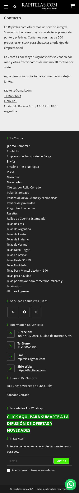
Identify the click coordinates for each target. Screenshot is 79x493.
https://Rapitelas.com (31, 370)
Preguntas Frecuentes (21, 208)
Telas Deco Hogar (18, 250)
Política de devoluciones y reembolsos (32, 198)
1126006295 (12, 96)
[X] (12, 312)
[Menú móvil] (6, 7)
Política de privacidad (21, 203)
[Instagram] (36, 312)
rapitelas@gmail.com (18, 90)
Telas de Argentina (19, 229)
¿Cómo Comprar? (18, 146)
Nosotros (13, 177)
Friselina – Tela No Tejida (23, 167)
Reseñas (12, 213)
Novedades (14, 182)
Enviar (61, 460)
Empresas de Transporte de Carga (29, 156)
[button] (70, 484)
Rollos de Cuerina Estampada (26, 218)
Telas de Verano (17, 244)
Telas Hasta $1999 (19, 260)
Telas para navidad (19, 276)
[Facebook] (24, 312)
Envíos (11, 161)
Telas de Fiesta (16, 234)
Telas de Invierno (18, 239)
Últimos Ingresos (18, 291)
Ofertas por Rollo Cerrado (24, 187)
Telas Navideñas (17, 265)
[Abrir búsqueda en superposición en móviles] (13, 7)
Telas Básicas (15, 224)
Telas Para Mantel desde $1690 (27, 270)
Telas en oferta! (17, 255)
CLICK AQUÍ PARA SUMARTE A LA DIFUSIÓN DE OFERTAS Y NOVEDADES (38, 423)
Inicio (10, 172)
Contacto (13, 151)
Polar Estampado (18, 192)
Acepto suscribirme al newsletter (33, 470)
